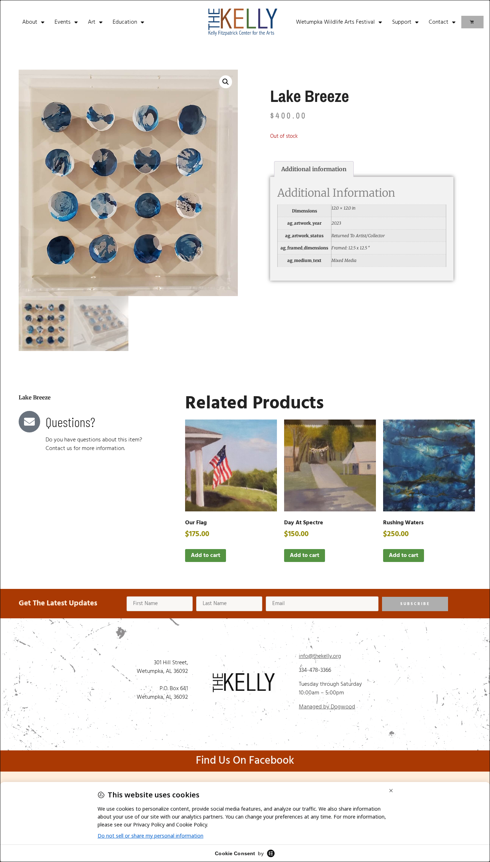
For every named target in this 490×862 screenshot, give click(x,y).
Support (401, 22)
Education (125, 22)
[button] (225, 81)
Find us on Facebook (245, 760)
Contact (438, 22)
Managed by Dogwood (327, 707)
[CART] (472, 22)
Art (91, 22)
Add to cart (205, 555)
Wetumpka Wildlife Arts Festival (335, 22)
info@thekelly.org (320, 656)
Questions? (70, 421)
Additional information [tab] (314, 169)
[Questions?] (29, 421)
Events (63, 22)
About (29, 22)
